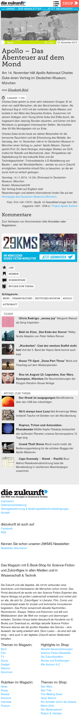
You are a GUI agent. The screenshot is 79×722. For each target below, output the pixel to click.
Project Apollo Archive (64, 206)
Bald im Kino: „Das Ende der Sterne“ (43, 332)
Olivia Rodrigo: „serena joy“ (37, 318)
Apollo (67, 299)
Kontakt (5, 512)
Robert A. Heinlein (51, 713)
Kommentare (17, 280)
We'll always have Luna (34, 411)
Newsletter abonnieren (14, 548)
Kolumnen (7, 672)
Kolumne (6, 698)
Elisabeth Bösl (18, 90)
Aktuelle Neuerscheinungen (57, 649)
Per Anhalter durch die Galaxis (58, 702)
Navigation (57, 3)
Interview (6, 702)
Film (3, 653)
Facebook (6, 528)
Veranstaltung (22, 299)
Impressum (7, 501)
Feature (5, 705)
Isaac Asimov (48, 698)
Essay (4, 690)
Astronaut (10, 305)
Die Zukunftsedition (52, 656)
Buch (4, 649)
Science (5, 668)
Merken (14, 274)
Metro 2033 (47, 705)
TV (2, 656)
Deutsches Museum (47, 299)
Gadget (5, 664)
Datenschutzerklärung (13, 505)
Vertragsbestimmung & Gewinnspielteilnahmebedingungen (35, 508)
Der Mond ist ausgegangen (37, 398)
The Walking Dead (51, 694)
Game (4, 660)
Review (5, 694)
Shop (67, 3)
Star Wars (46, 686)
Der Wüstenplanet (51, 709)
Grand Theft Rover (31, 444)
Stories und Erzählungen (55, 660)
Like (11, 268)
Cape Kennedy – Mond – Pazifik (41, 459)
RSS (3, 532)
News (6, 299)
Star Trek (46, 690)
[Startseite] (12, 4)
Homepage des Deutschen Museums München (29, 196)
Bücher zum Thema (21, 286)
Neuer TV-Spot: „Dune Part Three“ (42, 361)
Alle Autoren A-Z (50, 664)
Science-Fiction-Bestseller (56, 653)
